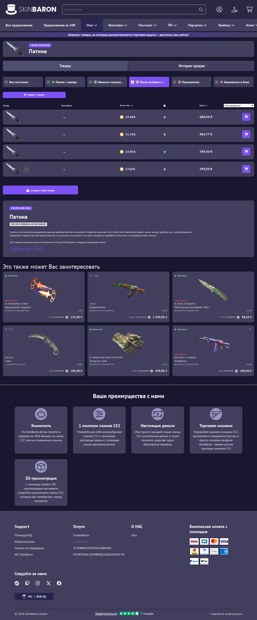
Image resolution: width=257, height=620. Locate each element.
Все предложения (19, 25)
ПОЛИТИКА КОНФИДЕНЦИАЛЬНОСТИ (98, 554)
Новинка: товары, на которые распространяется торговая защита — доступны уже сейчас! (128, 35)
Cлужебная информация (226, 614)
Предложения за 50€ (59, 25)
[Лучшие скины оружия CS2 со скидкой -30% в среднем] (11, 9)
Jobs (134, 535)
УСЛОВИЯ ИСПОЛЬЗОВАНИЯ (92, 548)
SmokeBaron (81, 535)
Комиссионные (25, 541)
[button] (219, 9)
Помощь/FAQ (23, 535)
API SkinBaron (24, 554)
